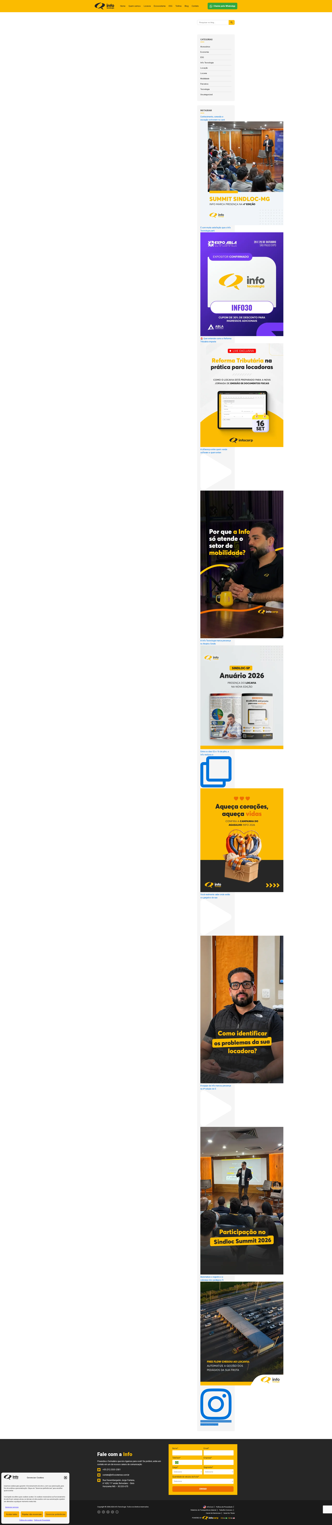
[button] (65, 1477)
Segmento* (208, 1467)
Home (123, 6)
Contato (195, 6)
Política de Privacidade (42, 1520)
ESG (170, 6)
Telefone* (176, 1458)
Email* (206, 1448)
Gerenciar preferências (55, 1514)
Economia (204, 52)
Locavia (147, 6)
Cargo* (175, 1467)
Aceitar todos (11, 1514)
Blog (187, 6)
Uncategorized (206, 94)
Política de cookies (26, 1520)
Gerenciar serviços (12, 1507)
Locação (204, 68)
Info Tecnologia (207, 62)
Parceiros (204, 84)
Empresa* (208, 1458)
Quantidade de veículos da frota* (185, 1477)
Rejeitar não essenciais (32, 1514)
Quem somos (135, 6)
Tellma (178, 6)
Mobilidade (204, 78)
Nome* (175, 1448)
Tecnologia (205, 89)
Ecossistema (159, 6)
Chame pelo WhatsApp (224, 6)
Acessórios (205, 47)
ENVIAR (203, 1489)
